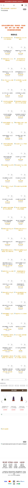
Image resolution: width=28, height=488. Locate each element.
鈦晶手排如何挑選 (22, 467)
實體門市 (5, 466)
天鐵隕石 (10, 466)
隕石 (8, 379)
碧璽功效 (22, 465)
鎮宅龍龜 (15, 467)
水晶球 (15, 465)
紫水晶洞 (10, 464)
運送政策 (11, 472)
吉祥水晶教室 (5, 467)
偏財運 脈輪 (22, 385)
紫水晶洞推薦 (22, 466)
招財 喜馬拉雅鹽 (4, 385)
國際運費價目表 (19, 471)
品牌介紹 (5, 464)
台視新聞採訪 (5, 471)
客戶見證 (5, 465)
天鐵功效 (22, 464)
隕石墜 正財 (11, 385)
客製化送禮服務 (16, 472)
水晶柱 (15, 464)
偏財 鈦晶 (17, 385)
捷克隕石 (10, 467)
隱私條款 (6, 472)
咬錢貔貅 (15, 466)
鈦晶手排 (10, 465)
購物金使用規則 (12, 471)
